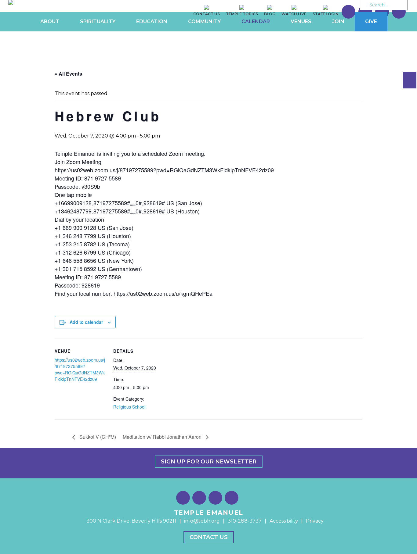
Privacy (315, 521)
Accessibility (284, 521)
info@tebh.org (202, 521)
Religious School (129, 407)
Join (338, 21)
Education (151, 21)
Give (371, 21)
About (49, 21)
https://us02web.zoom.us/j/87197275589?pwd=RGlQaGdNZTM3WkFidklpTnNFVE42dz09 (80, 369)
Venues (301, 21)
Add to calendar (86, 322)
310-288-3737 (245, 521)
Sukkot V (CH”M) (97, 436)
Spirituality (97, 21)
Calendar (255, 21)
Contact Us (209, 537)
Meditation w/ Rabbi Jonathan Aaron (163, 436)
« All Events (68, 73)
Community (204, 21)
